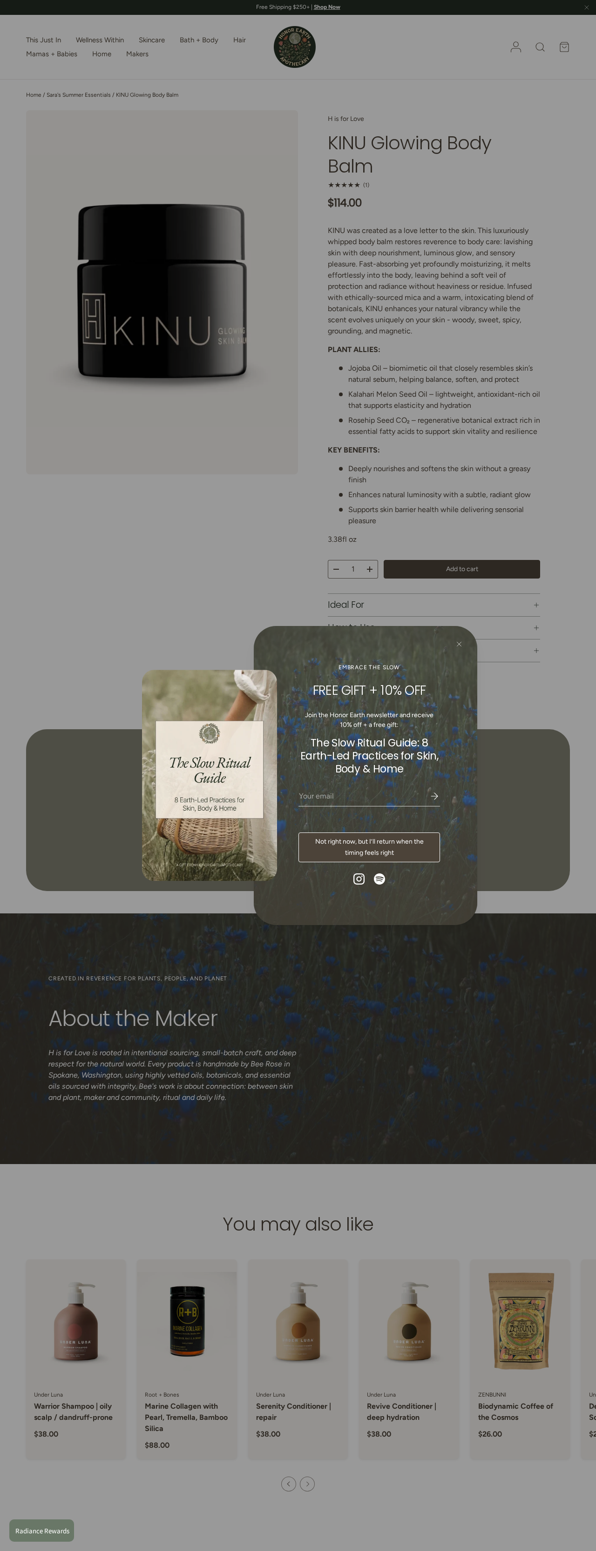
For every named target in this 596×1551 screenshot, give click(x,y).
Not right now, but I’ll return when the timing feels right (369, 847)
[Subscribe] (428, 796)
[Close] (459, 644)
